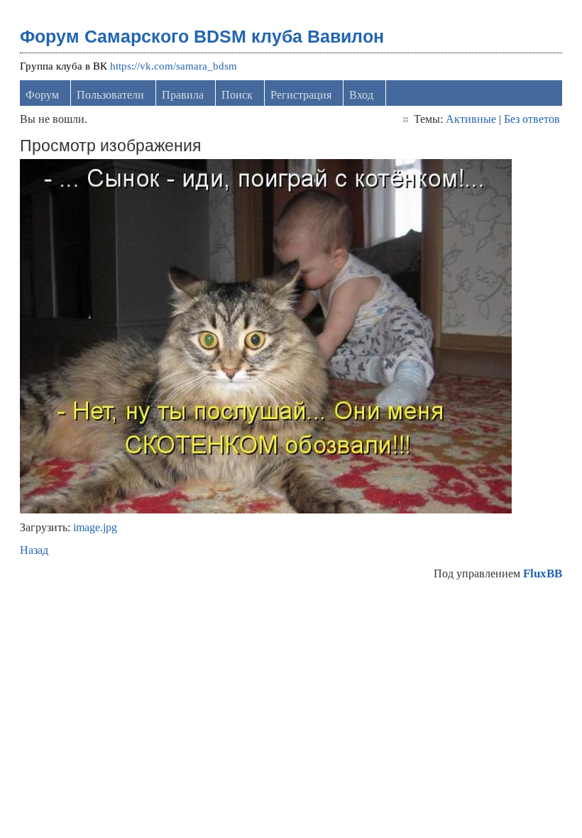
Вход (361, 95)
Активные (471, 119)
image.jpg (95, 527)
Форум (42, 95)
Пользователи (110, 95)
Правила (183, 95)
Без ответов (532, 119)
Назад (34, 550)
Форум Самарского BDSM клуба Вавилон (202, 36)
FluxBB (542, 573)
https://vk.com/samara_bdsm (173, 66)
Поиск (237, 95)
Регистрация (300, 95)
